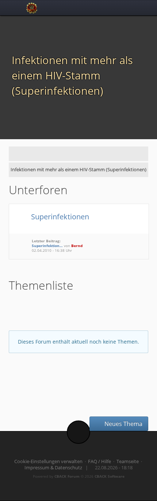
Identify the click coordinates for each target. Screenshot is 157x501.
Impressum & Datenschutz (53, 468)
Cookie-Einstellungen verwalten (48, 461)
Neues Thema (122, 424)
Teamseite (127, 461)
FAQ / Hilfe (99, 461)
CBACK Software (110, 476)
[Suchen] (124, 7)
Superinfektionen (59, 216)
